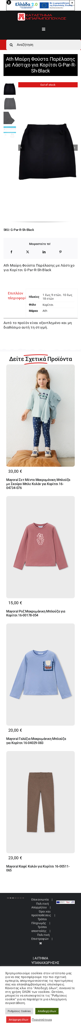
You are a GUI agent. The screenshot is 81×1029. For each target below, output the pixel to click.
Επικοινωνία (40, 899)
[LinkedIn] (44, 251)
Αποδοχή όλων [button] (47, 1011)
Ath (45, 311)
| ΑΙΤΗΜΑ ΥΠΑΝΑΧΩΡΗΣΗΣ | (45, 963)
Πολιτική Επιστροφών (40, 936)
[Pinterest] (60, 251)
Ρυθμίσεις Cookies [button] (19, 1011)
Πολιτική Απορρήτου (40, 905)
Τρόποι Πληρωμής (39, 921)
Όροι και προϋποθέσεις (41, 913)
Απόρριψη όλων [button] (18, 1019)
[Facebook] (11, 251)
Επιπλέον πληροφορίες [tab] (15, 295)
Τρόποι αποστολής (39, 928)
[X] (27, 251)
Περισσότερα (42, 1020)
